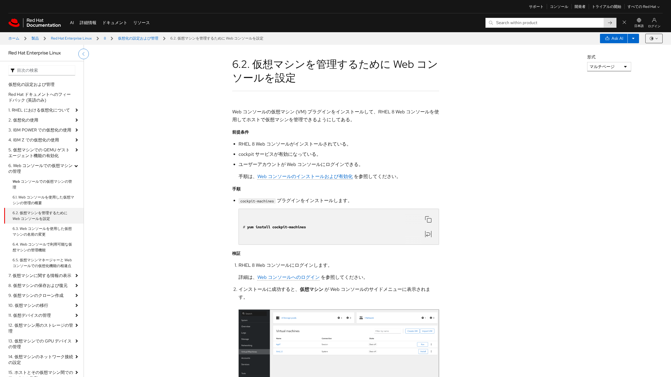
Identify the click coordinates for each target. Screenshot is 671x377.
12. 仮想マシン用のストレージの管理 (40, 328)
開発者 (580, 6)
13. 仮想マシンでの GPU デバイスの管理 (40, 344)
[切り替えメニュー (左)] (83, 54)
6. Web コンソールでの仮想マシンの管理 (40, 168)
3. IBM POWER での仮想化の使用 (39, 130)
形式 (591, 57)
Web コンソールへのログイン (288, 277)
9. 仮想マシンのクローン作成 (35, 295)
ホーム (13, 38)
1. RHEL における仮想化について (39, 110)
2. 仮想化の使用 (23, 120)
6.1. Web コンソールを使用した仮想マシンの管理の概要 (43, 200)
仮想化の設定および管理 (138, 38)
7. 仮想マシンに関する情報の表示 (39, 275)
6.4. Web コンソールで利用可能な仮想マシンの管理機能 (42, 247)
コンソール (559, 6)
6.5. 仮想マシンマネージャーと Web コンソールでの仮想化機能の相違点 (42, 263)
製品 (35, 38)
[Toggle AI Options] (633, 38)
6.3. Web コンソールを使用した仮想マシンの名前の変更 (42, 231)
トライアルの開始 (606, 6)
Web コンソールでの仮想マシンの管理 (42, 184)
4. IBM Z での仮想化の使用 (33, 140)
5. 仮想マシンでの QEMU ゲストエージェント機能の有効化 (39, 152)
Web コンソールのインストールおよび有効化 (305, 176)
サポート (536, 6)
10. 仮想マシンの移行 (28, 305)
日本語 (639, 26)
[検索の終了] (624, 22)
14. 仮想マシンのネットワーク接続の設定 (40, 359)
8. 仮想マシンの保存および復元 (38, 285)
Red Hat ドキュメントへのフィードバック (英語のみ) (39, 97)
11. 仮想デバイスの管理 (29, 315)
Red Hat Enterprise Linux (71, 38)
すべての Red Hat (641, 6)
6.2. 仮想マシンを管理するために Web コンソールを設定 (40, 215)
